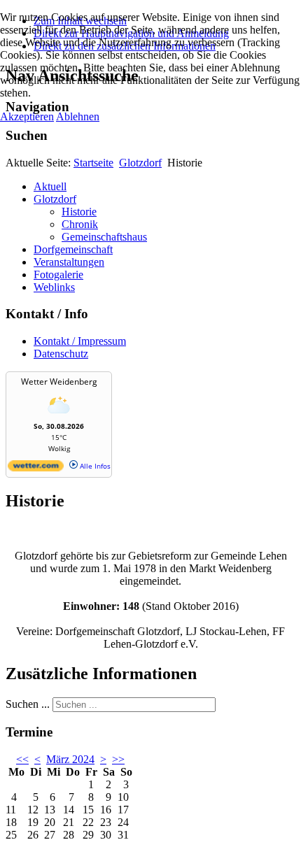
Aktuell (50, 186)
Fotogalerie (58, 274)
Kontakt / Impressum (80, 341)
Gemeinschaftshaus (104, 237)
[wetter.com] (36, 469)
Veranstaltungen (69, 262)
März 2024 (70, 759)
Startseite (93, 163)
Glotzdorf (140, 163)
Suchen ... (28, 704)
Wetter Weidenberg (59, 381)
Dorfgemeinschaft (73, 249)
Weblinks (54, 287)
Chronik (80, 224)
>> (118, 759)
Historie (79, 212)
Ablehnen (77, 116)
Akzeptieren (27, 116)
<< (22, 759)
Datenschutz (61, 354)
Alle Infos (94, 466)
